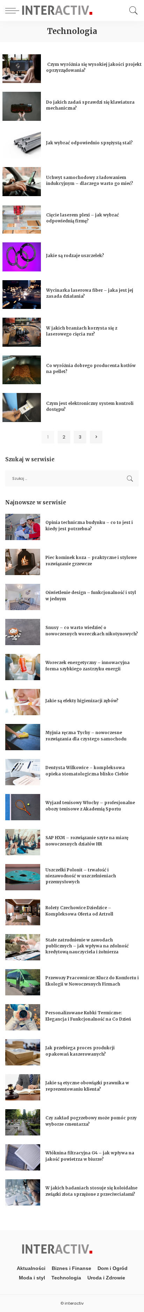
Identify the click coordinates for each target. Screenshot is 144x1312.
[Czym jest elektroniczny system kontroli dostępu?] (21, 407)
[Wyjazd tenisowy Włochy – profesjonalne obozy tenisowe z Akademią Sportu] (22, 807)
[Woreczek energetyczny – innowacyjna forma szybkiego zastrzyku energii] (22, 667)
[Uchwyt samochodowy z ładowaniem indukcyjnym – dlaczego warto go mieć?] (21, 181)
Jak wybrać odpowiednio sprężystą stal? (89, 142)
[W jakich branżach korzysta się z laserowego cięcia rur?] (21, 332)
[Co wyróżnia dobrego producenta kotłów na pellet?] (21, 370)
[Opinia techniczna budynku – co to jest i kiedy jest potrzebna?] (22, 527)
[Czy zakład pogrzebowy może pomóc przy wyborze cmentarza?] (22, 1122)
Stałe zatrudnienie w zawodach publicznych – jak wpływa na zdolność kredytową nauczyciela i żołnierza (87, 946)
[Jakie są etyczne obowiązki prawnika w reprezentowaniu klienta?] (22, 1087)
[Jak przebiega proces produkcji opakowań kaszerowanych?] (22, 1052)
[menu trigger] (14, 10)
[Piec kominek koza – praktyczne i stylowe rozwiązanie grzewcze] (22, 562)
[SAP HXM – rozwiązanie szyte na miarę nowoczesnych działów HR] (22, 842)
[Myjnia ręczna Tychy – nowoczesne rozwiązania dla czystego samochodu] (22, 737)
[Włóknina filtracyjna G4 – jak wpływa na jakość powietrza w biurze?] (22, 1157)
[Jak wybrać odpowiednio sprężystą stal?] (21, 144)
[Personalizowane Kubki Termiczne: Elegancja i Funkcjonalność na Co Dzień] (22, 1017)
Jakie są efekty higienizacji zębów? (81, 700)
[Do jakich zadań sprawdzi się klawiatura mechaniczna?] (21, 106)
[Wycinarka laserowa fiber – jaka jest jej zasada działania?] (21, 294)
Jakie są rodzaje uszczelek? (75, 255)
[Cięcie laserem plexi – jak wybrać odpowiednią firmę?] (21, 219)
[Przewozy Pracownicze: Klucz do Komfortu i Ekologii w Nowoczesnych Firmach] (22, 982)
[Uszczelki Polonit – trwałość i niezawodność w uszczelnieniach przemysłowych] (22, 877)
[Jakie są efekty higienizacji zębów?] (22, 702)
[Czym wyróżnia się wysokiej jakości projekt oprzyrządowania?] (21, 68)
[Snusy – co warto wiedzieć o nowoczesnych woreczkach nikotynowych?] (22, 632)
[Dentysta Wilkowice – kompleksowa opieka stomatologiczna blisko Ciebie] (22, 772)
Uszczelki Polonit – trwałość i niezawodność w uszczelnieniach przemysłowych (80, 876)
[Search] (132, 10)
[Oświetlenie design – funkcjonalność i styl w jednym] (22, 597)
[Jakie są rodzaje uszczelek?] (21, 256)
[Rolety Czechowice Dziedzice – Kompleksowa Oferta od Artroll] (22, 912)
